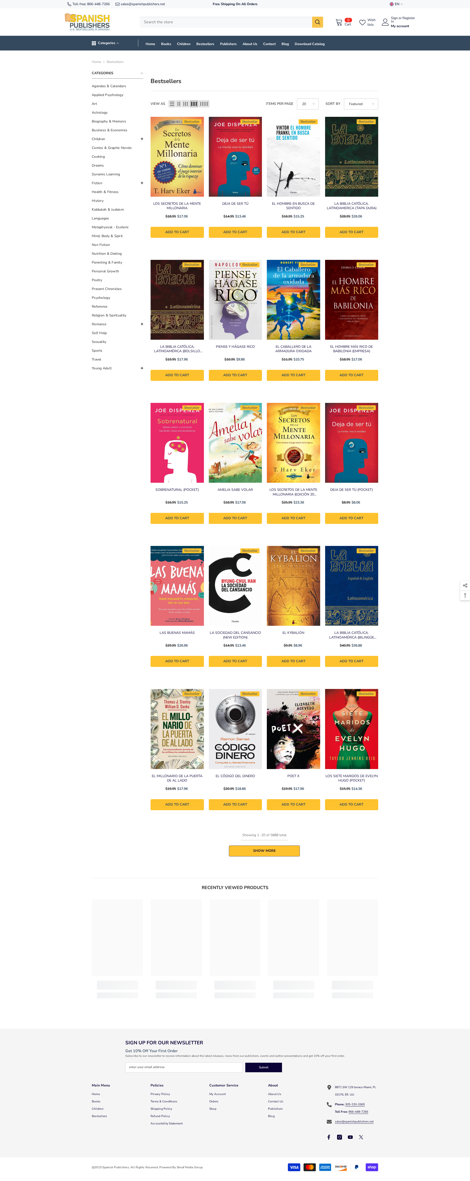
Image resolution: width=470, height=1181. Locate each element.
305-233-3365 (355, 1104)
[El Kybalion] (293, 586)
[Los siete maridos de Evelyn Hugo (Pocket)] (351, 729)
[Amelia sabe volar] (235, 443)
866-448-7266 (98, 4)
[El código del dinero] (235, 729)
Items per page (279, 103)
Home (96, 62)
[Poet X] (293, 729)
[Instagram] (339, 1137)
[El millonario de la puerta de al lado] (177, 729)
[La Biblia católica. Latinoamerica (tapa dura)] (351, 157)
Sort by (333, 103)
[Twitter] (361, 1137)
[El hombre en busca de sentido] (293, 157)
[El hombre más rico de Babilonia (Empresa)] (351, 300)
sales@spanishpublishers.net (143, 4)
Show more (264, 850)
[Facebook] (329, 1137)
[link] (117, 985)
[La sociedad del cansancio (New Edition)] (235, 586)
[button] (117, 139)
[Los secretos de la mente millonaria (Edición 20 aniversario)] (293, 443)
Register (408, 18)
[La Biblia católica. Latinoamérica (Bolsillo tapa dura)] (177, 300)
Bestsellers (115, 62)
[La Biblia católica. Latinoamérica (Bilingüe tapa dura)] (351, 586)
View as (158, 103)
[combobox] (226, 22)
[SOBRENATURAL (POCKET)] (177, 443)
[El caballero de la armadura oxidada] (293, 300)
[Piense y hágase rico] (235, 300)
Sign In (394, 19)
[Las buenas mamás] (177, 586)
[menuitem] (117, 86)
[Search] (231, 22)
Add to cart (177, 232)
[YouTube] (350, 1137)
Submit (263, 1067)
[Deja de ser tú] (235, 157)
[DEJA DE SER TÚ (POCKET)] (351, 443)
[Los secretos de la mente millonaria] (177, 157)
